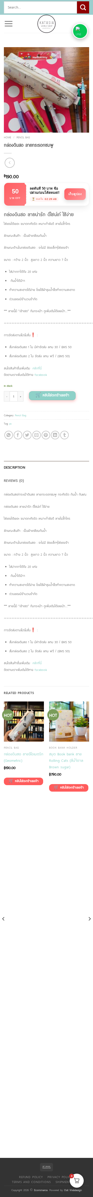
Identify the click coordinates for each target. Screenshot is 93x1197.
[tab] (46, 467)
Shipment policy (69, 1181)
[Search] (83, 7)
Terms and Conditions (31, 1181)
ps (10, 423)
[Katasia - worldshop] (46, 24)
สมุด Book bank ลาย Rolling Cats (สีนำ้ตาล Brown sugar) (66, 760)
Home (7, 137)
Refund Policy (31, 1176)
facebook (41, 374)
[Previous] (3, 929)
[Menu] (8, 24)
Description (14, 467)
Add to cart (52, 395)
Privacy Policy (60, 1176)
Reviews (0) (14, 480)
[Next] (89, 929)
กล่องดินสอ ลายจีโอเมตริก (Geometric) (23, 757)
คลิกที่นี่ (37, 368)
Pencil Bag (23, 137)
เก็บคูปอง (75, 194)
